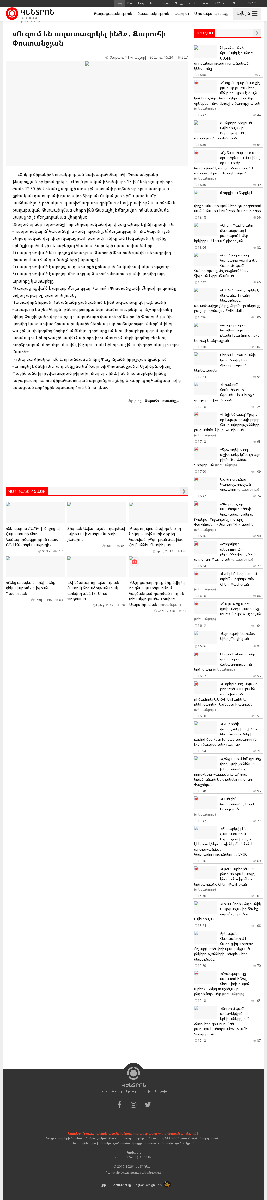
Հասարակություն (153, 13)
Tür (152, 3)
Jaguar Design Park (148, 1185)
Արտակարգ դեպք (211, 13)
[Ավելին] (184, 491)
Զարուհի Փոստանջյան (163, 400)
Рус (130, 3)
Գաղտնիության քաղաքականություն (133, 1172)
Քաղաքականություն (113, 13)
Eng (141, 3)
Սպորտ (181, 13)
